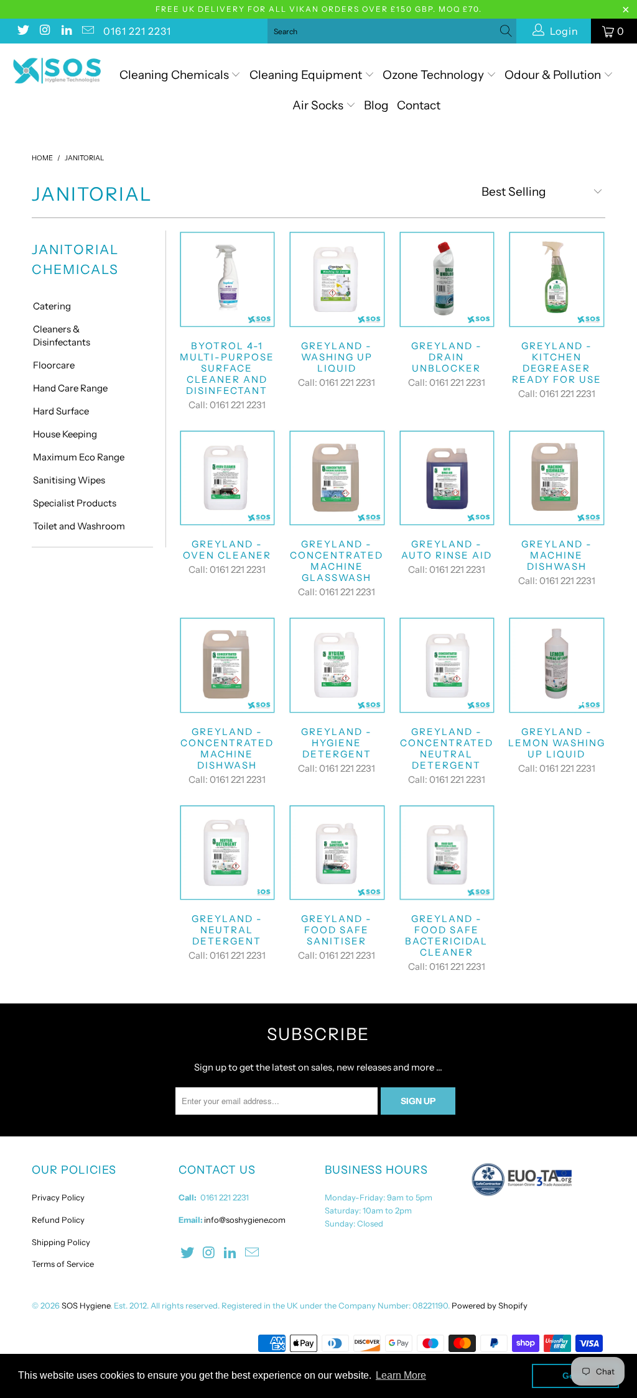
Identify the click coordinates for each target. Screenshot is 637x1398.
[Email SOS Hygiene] (88, 31)
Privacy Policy (58, 1197)
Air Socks (319, 105)
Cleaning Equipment (305, 75)
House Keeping (65, 434)
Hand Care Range (70, 388)
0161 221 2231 (137, 31)
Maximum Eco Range (78, 457)
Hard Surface (61, 411)
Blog (376, 105)
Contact (418, 105)
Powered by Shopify (490, 1305)
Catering (52, 306)
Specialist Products (74, 503)
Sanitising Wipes (69, 480)
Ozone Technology (434, 75)
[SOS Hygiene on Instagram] (44, 31)
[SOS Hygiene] (57, 71)
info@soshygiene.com (245, 1220)
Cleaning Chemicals (174, 75)
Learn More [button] (401, 1375)
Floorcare (54, 365)
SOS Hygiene (86, 1305)
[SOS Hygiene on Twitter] (22, 31)
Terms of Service (63, 1264)
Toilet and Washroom (79, 526)
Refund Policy (58, 1220)
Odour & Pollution (553, 75)
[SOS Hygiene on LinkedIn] (66, 31)
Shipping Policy (61, 1242)
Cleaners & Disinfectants (61, 335)
